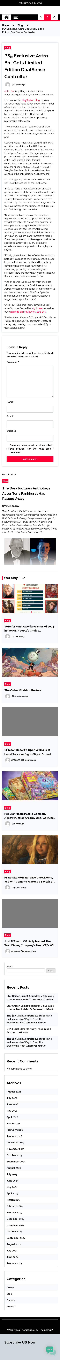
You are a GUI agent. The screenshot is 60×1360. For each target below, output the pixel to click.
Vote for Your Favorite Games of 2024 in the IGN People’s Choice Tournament (29, 629)
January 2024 (14, 1263)
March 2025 (13, 1199)
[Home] (6, 17)
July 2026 (12, 1098)
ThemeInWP (46, 1330)
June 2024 (12, 1257)
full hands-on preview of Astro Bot (27, 311)
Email (10, 416)
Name (11, 402)
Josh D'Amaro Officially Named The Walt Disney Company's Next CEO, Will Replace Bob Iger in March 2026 (29, 943)
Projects (11, 1306)
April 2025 (12, 1193)
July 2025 (12, 1174)
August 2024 (14, 1244)
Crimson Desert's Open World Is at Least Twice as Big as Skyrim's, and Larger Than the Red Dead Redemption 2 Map (27, 752)
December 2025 (15, 1142)
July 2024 (12, 1250)
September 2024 (16, 1238)
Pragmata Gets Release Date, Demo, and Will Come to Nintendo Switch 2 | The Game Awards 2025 (28, 880)
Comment (13, 362)
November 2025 (15, 1149)
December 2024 (15, 1219)
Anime (10, 1287)
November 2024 (16, 1225)
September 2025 (16, 1161)
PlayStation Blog (31, 100)
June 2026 (12, 1104)
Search (10, 966)
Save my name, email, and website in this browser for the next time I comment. (31, 449)
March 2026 (13, 1123)
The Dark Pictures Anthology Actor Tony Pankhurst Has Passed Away (26, 493)
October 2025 (14, 1155)
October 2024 (14, 1231)
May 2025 (12, 1187)
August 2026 (14, 1091)
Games (11, 1300)
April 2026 (12, 1117)
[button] (41, 17)
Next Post (7, 474)
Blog (7, 47)
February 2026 (15, 1129)
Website (11, 430)
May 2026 (12, 1110)
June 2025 (12, 1180)
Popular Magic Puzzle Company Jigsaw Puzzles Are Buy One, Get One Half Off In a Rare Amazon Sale (29, 816)
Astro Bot (9, 91)
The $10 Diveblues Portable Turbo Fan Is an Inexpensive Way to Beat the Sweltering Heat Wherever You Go (29, 1019)
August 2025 (14, 1168)
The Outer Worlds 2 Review (22, 690)
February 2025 (15, 1206)
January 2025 (14, 1212)
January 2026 (14, 1136)
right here (37, 308)
